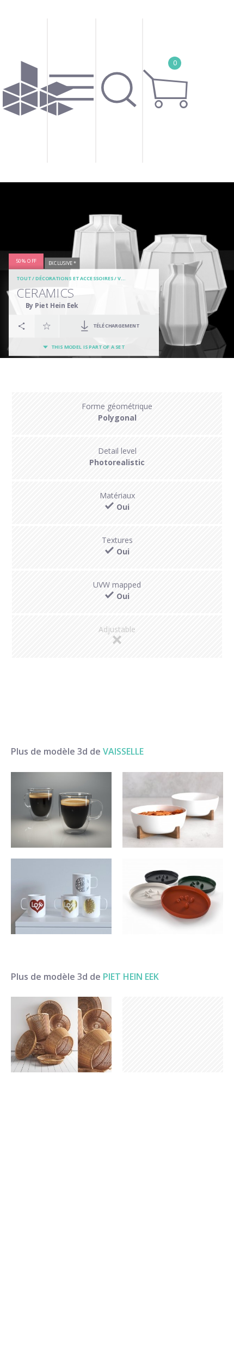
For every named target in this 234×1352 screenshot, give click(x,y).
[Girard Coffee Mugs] (61, 896)
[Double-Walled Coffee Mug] (61, 810)
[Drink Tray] (172, 896)
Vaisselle (123, 751)
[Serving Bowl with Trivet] (172, 810)
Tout (23, 278)
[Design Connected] (38, 91)
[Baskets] (61, 1034)
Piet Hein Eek (131, 977)
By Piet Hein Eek (52, 305)
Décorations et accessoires (74, 278)
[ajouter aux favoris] (47, 326)
